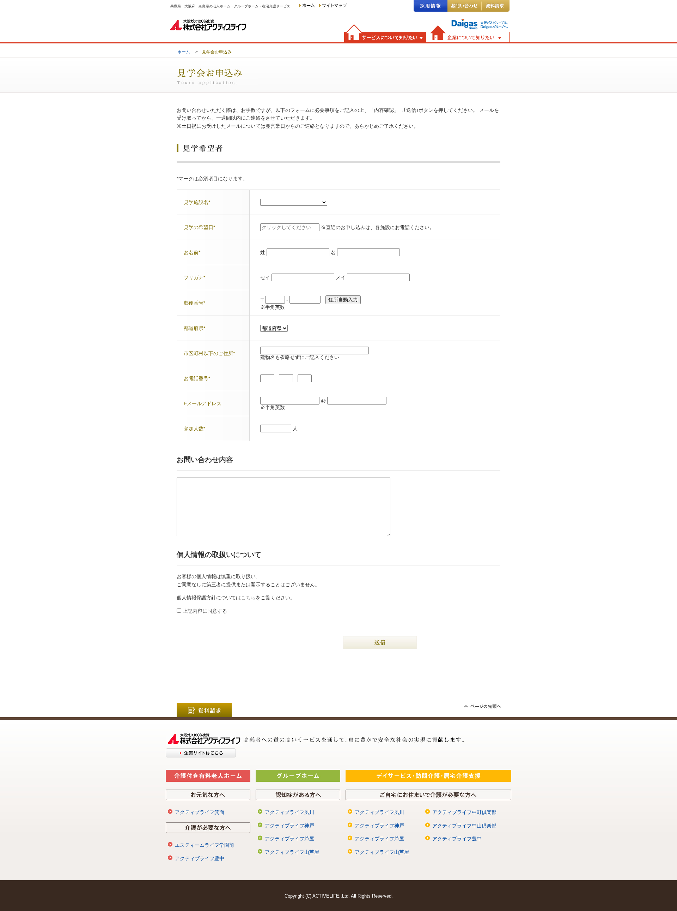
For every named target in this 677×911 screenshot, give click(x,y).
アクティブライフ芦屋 (289, 838)
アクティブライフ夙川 (289, 812)
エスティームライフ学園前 (204, 845)
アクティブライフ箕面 (199, 812)
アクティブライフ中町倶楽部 (464, 812)
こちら (248, 597)
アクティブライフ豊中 (199, 858)
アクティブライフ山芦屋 (292, 852)
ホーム (183, 51)
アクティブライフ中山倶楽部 (464, 825)
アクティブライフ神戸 (289, 825)
